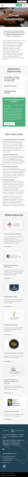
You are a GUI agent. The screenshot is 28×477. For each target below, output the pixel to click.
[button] (24, 5)
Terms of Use (4, 473)
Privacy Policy (11, 473)
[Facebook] (3, 449)
